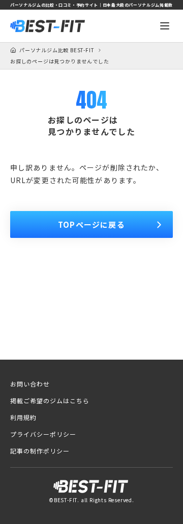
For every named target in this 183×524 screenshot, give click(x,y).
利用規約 (23, 417)
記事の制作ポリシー (40, 451)
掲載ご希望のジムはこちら (49, 401)
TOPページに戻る (91, 224)
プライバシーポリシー (43, 434)
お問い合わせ (30, 384)
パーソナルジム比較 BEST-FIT (56, 50)
